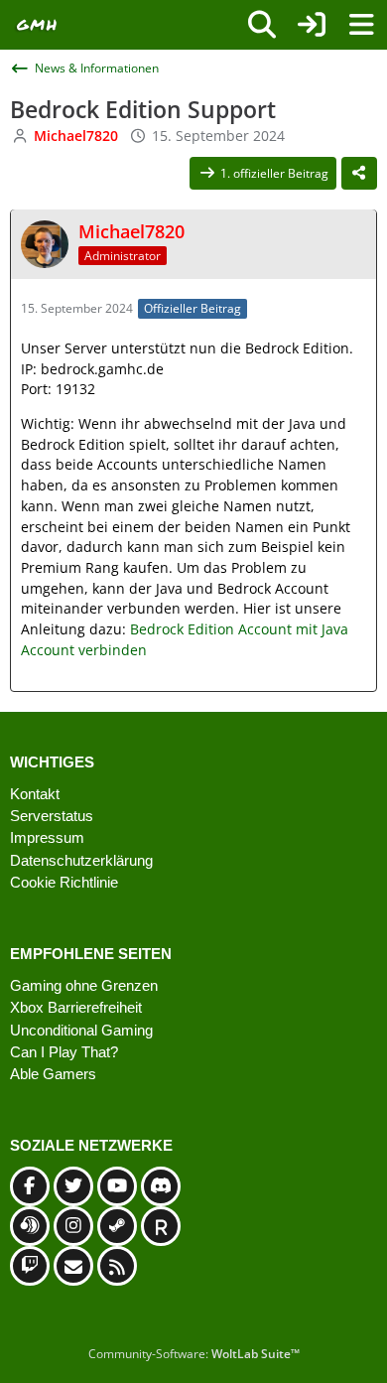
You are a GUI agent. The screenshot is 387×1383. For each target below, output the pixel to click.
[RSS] (117, 1266)
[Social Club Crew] (161, 1226)
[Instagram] (73, 1226)
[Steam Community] (117, 1226)
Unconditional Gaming (81, 1030)
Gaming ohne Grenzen (84, 985)
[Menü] (361, 25)
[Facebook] (30, 1186)
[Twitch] (30, 1266)
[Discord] (161, 1186)
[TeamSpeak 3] (30, 1226)
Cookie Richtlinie (64, 882)
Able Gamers (53, 1073)
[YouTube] (117, 1186)
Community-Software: (194, 1353)
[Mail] (73, 1266)
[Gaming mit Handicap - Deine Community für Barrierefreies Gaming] (37, 25)
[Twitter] (73, 1186)
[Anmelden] (311, 25)
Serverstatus (51, 815)
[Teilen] (359, 174)
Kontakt (35, 793)
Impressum (47, 837)
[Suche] (262, 25)
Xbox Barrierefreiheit (76, 1007)
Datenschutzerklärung (81, 860)
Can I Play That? (64, 1051)
